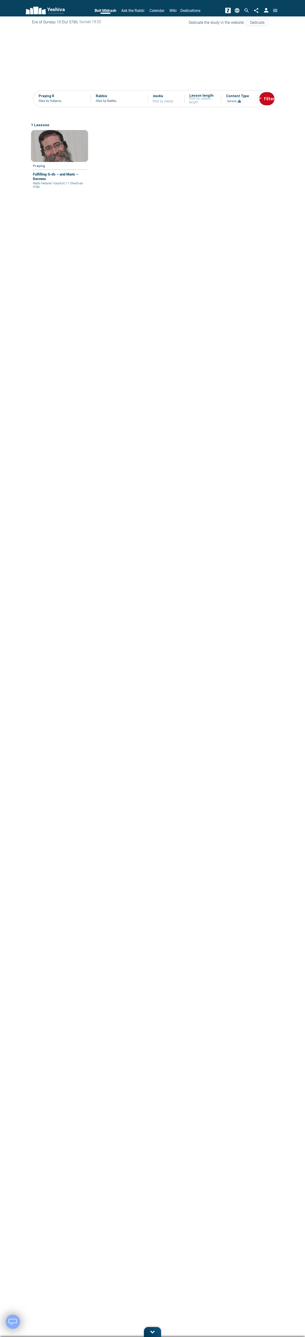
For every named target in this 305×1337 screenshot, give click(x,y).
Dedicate (257, 22)
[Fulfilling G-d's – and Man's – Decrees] (59, 163)
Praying (39, 166)
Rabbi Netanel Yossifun (48, 183)
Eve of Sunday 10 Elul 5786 (55, 22)
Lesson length (201, 96)
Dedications (190, 10)
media (158, 96)
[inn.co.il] (228, 10)
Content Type (237, 96)
